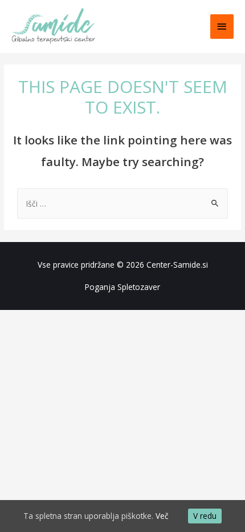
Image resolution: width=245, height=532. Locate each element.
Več (162, 515)
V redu (205, 515)
